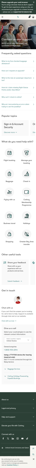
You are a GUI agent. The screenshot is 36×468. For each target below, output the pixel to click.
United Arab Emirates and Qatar (17, 448)
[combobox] (16, 341)
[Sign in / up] (33, 17)
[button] (33, 459)
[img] (33, 2)
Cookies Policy (12, 465)
